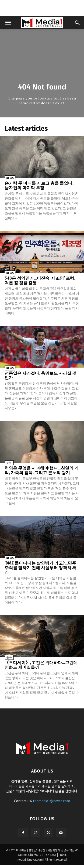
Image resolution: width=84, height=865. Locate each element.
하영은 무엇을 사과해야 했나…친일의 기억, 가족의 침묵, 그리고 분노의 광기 (42, 470)
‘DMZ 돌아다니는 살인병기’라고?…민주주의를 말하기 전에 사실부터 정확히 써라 (41, 568)
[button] (7, 22)
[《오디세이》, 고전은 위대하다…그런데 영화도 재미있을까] (42, 636)
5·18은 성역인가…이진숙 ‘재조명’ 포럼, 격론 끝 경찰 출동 (40, 280)
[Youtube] (61, 832)
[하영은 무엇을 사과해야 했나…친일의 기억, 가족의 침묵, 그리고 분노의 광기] (42, 442)
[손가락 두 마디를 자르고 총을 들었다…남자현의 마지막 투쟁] (42, 157)
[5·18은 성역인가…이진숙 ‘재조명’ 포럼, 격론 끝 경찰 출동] (42, 252)
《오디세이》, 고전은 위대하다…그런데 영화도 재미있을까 (41, 665)
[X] (48, 832)
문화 (9, 463)
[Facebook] (23, 832)
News (10, 178)
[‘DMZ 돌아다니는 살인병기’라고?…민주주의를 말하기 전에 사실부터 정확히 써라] (42, 537)
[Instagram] (35, 832)
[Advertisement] (42, 8)
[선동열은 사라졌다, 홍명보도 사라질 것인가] (42, 347)
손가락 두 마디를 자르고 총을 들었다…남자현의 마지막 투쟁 (40, 185)
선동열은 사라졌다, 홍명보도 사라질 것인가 (41, 375)
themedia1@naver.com (51, 800)
